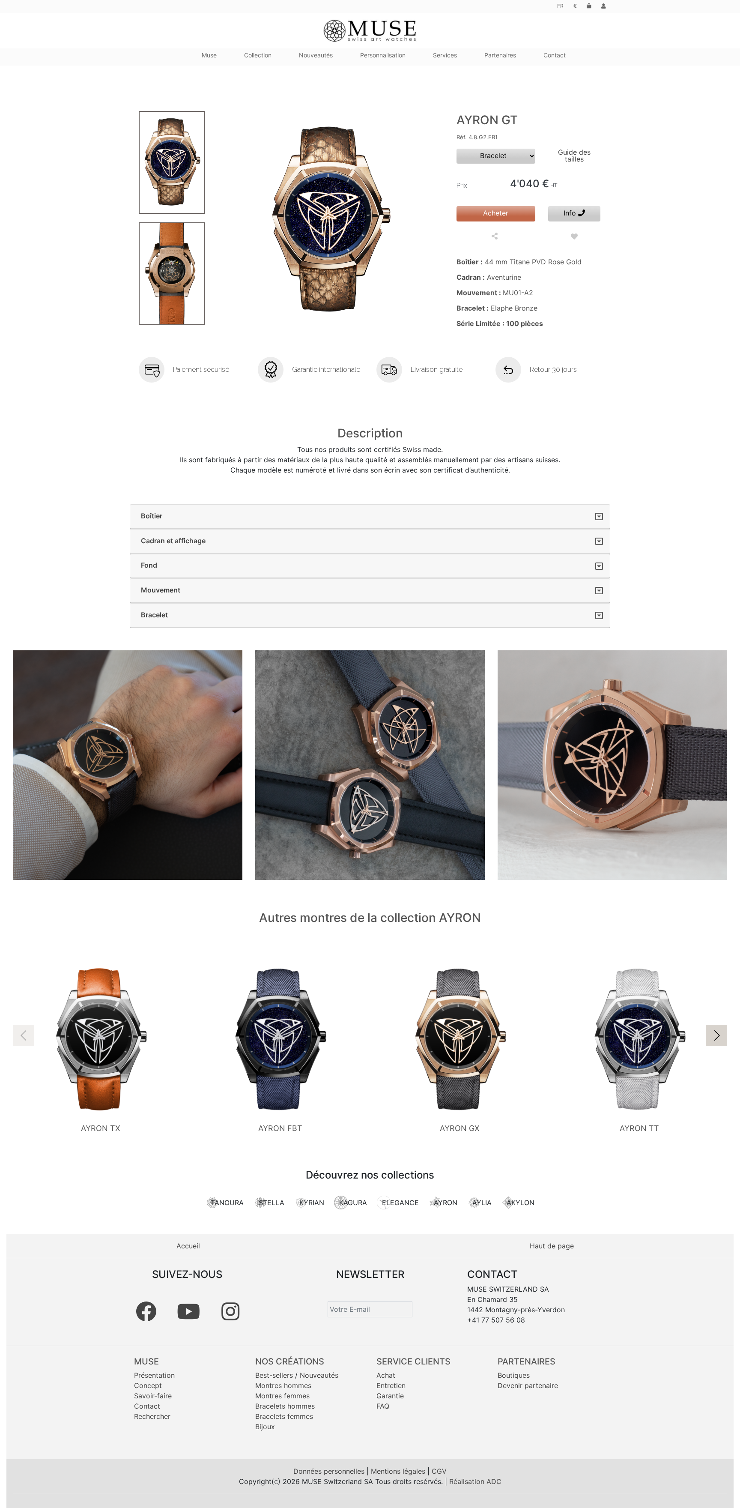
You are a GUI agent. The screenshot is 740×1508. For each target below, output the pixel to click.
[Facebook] (146, 1311)
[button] (716, 1035)
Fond (149, 565)
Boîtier (151, 516)
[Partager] (496, 236)
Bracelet (154, 614)
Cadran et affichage (173, 540)
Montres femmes (282, 1395)
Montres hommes (283, 1385)
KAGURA (353, 1202)
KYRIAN (311, 1202)
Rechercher (152, 1416)
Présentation (154, 1375)
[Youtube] (188, 1311)
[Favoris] (574, 236)
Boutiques (514, 1375)
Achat (385, 1375)
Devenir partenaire (528, 1385)
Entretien (391, 1385)
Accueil (188, 1246)
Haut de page (552, 1246)
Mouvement (160, 590)
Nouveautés (319, 1375)
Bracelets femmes (284, 1416)
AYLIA (482, 1202)
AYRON (445, 1202)
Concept (148, 1385)
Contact (147, 1406)
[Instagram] (230, 1311)
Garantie (390, 1395)
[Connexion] (603, 6)
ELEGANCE (400, 1202)
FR (560, 6)
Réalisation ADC (475, 1481)
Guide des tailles (574, 155)
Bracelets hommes (285, 1406)
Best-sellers (274, 1375)
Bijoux (265, 1426)
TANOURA (227, 1202)
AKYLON (520, 1202)
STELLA (271, 1202)
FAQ (382, 1406)
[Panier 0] (589, 6)
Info (571, 213)
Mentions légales (399, 1471)
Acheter (495, 213)
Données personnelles (330, 1471)
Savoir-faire (153, 1395)
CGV (439, 1471)
